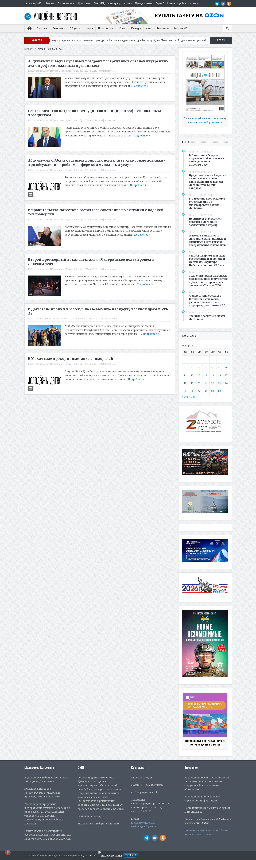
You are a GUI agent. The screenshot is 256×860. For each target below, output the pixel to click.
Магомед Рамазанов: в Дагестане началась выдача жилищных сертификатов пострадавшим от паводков (208, 240)
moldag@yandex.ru (143, 822)
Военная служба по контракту (182, 3)
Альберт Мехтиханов (55, 318)
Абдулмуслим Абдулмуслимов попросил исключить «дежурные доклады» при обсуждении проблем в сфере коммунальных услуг (96, 162)
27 (199, 390)
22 (212, 383)
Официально (84, 3)
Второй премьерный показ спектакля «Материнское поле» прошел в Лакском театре (91, 261)
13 (199, 375)
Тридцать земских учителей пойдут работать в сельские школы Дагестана (183, 40)
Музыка (128, 3)
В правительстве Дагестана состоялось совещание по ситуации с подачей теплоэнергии (95, 212)
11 (185, 375)
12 (192, 375)
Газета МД (99, 3)
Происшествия (106, 28)
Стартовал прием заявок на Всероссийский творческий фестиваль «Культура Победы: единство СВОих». (207, 260)
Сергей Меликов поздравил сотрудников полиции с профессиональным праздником (94, 113)
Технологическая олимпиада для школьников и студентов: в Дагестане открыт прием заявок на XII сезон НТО (208, 280)
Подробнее (139, 85)
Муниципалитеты (144, 3)
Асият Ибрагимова (53, 70)
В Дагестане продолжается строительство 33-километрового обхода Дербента (207, 203)
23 (219, 383)
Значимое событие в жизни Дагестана (207, 317)
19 (192, 383)
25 (185, 390)
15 (212, 375)
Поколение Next (66, 3)
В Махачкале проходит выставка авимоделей (70, 358)
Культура (136, 28)
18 (185, 383)
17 (226, 375)
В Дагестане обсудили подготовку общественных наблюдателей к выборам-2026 (206, 160)
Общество (75, 28)
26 (192, 390)
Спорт (122, 28)
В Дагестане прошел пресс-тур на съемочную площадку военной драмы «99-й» (98, 311)
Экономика (59, 28)
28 (205, 390)
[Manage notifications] (7, 852)
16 (219, 375)
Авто (149, 28)
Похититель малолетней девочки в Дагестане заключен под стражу (205, 222)
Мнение (50, 3)
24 (226, 383)
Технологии (163, 28)
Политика (42, 28)
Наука (90, 28)
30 (219, 390)
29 (212, 390)
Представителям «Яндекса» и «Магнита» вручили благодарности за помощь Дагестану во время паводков (207, 182)
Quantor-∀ (89, 855)
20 (199, 383)
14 (205, 375)
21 (205, 383)
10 (226, 367)
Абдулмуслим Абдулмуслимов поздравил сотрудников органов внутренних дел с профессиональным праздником (98, 63)
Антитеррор (114, 3)
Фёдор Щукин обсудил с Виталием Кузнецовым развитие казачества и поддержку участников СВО (207, 300)
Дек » (193, 396)
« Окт (185, 396)
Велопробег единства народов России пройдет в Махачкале (107, 40)
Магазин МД (181, 28)
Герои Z (160, 3)
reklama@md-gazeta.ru (145, 826)
